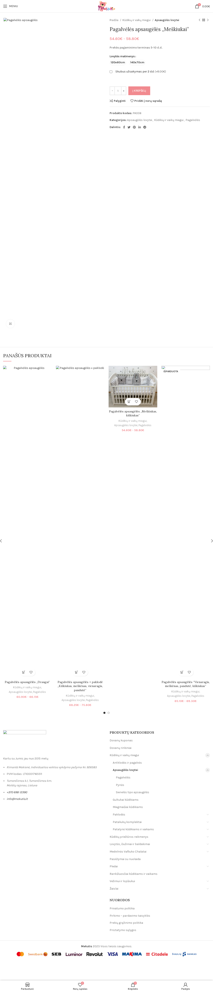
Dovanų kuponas (121, 740)
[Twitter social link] (129, 127)
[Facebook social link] (124, 127)
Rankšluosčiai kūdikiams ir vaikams (133, 874)
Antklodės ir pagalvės (127, 762)
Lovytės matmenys (122, 56)
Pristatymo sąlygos (123, 930)
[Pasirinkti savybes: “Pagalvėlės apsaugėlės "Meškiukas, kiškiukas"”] (129, 401)
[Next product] (208, 20)
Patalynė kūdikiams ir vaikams (133, 829)
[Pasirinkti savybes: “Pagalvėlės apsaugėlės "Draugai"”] (23, 672)
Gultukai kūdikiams (126, 800)
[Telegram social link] (144, 127)
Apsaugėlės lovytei (167, 20)
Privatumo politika (122, 908)
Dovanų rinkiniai (120, 748)
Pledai (114, 866)
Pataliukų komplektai (127, 822)
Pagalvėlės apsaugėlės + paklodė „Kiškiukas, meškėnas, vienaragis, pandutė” (80, 686)
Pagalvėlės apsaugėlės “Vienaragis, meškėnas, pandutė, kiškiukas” (186, 684)
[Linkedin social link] (139, 127)
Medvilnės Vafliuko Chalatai (128, 851)
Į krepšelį (139, 90)
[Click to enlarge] (10, 324)
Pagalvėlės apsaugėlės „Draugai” (27, 682)
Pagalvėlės (193, 120)
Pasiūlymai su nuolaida (125, 859)
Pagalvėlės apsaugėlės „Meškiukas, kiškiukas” (133, 413)
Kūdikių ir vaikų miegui (137, 20)
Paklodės (119, 814)
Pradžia (114, 20)
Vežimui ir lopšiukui (122, 881)
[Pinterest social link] (134, 127)
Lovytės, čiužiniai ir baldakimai (130, 844)
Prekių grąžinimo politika (126, 923)
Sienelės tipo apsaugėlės (132, 792)
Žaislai (114, 888)
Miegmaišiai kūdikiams (128, 807)
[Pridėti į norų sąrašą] (31, 672)
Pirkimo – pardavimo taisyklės (130, 915)
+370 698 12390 (17, 792)
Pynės (120, 785)
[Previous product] (199, 20)
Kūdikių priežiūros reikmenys (129, 837)
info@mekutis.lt (17, 799)
